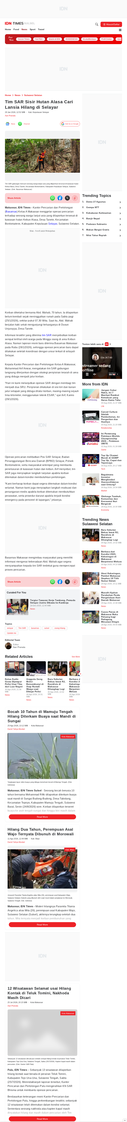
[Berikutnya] (80, 700)
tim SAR (52, 341)
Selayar (24, 230)
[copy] (74, 200)
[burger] (120, 30)
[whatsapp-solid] (52, 200)
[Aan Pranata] (8, 669)
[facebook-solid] (59, 200)
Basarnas (28, 214)
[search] (97, 25)
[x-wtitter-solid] (67, 200)
